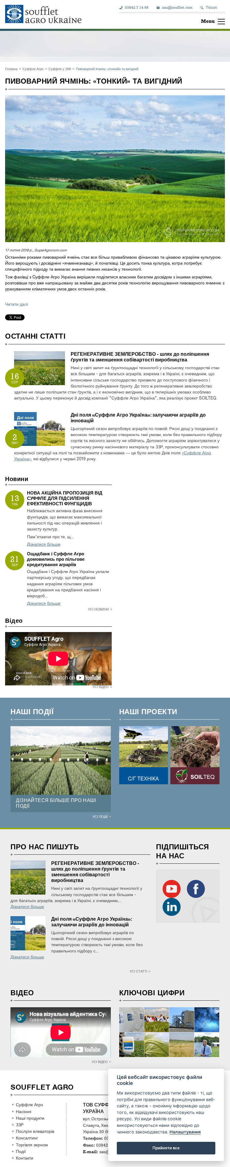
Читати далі (16, 304)
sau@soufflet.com (177, 7)
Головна (11, 69)
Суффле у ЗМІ (60, 69)
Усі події (100, 816)
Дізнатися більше (43, 544)
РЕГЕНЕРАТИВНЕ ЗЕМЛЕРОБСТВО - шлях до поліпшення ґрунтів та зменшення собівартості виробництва (140, 357)
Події (21, 1151)
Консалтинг (27, 1137)
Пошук (211, 7)
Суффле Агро (32, 69)
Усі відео (101, 687)
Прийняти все (166, 1147)
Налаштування (185, 1131)
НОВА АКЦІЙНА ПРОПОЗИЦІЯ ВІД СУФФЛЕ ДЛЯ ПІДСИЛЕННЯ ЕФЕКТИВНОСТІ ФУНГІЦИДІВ (64, 498)
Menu (208, 21)
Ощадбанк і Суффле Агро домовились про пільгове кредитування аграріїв (55, 559)
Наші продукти (30, 1118)
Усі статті (138, 971)
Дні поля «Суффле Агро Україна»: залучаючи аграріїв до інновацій (91, 922)
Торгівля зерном (32, 1144)
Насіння (23, 1111)
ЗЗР (19, 1124)
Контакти (24, 1157)
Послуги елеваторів (35, 1131)
